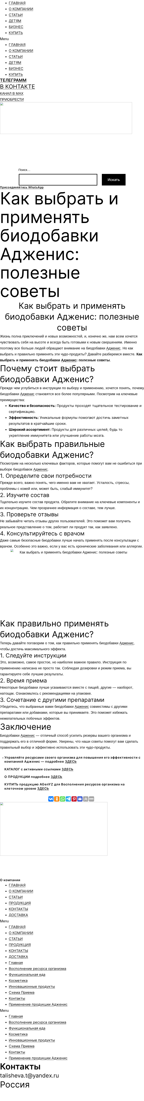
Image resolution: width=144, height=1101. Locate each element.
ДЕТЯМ (15, 21)
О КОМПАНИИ (21, 9)
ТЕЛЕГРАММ (13, 80)
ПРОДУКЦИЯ (20, 903)
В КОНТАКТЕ (17, 86)
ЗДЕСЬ (71, 761)
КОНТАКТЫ (18, 909)
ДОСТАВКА (18, 915)
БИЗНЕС (16, 27)
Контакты (17, 998)
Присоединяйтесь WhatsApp (22, 187)
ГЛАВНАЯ (17, 3)
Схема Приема (21, 992)
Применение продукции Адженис (38, 1004)
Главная (16, 963)
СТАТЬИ (16, 15)
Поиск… (24, 169)
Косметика (18, 980)
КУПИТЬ (16, 33)
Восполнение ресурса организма (37, 969)
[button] (72, 39)
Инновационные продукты (32, 986)
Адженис (113, 347)
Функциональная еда (27, 974)
